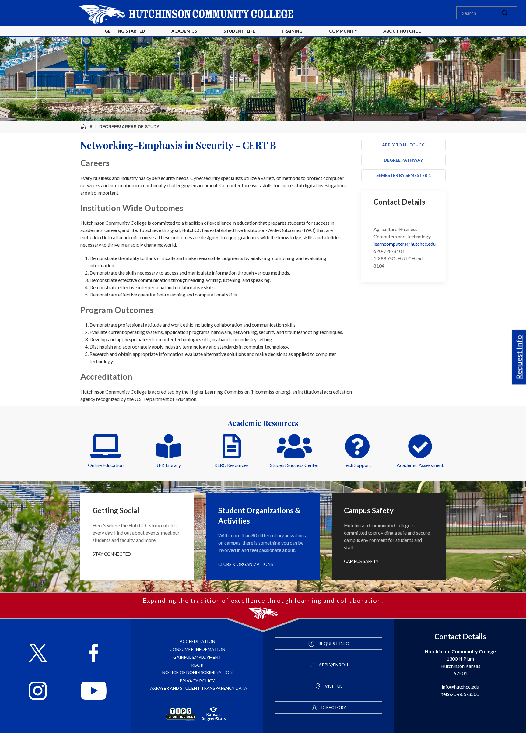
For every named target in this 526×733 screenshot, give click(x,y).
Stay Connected (112, 553)
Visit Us (333, 686)
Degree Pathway (403, 160)
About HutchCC (402, 30)
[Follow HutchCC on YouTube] (94, 691)
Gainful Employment (197, 657)
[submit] (505, 12)
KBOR (197, 665)
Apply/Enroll (333, 664)
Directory (333, 707)
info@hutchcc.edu (460, 686)
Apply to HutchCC (403, 144)
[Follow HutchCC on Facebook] (93, 653)
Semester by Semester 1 (403, 175)
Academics (184, 30)
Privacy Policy (197, 680)
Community (343, 30)
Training (292, 30)
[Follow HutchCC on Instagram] (38, 691)
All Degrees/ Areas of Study (124, 126)
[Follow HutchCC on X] (38, 653)
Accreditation (197, 641)
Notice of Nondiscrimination (197, 672)
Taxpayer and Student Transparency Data (197, 688)
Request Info (519, 357)
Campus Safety (361, 561)
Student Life (239, 30)
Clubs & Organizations (245, 564)
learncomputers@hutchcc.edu (404, 244)
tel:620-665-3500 (460, 694)
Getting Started (125, 30)
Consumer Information (197, 649)
